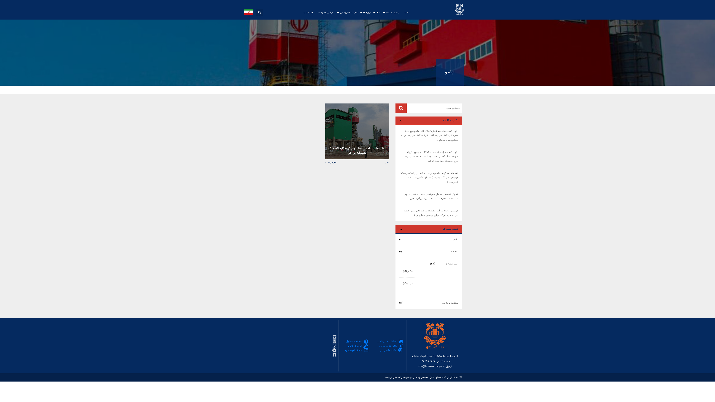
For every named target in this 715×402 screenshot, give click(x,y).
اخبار (378, 12)
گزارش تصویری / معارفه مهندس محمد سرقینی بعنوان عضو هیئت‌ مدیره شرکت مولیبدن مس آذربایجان (431, 196)
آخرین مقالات (450, 120)
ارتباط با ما (308, 12)
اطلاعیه (454, 252)
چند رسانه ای (451, 264)
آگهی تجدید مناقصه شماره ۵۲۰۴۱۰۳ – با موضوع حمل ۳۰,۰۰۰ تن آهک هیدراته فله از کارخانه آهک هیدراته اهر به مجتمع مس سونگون (429, 135)
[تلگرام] (334, 350)
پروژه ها (367, 12)
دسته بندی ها (450, 229)
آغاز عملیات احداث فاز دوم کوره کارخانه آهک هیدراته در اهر (357, 150)
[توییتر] (334, 337)
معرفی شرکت (392, 12)
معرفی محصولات (326, 12)
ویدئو (410, 283)
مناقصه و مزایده (450, 303)
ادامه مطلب (330, 162)
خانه (406, 12)
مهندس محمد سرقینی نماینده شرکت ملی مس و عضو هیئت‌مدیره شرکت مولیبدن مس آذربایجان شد (431, 213)
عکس (410, 271)
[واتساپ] (334, 341)
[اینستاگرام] (334, 346)
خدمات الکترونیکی (349, 12)
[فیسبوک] (334, 354)
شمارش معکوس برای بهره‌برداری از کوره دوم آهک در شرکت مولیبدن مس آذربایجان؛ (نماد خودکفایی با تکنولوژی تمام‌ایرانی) (429, 177)
